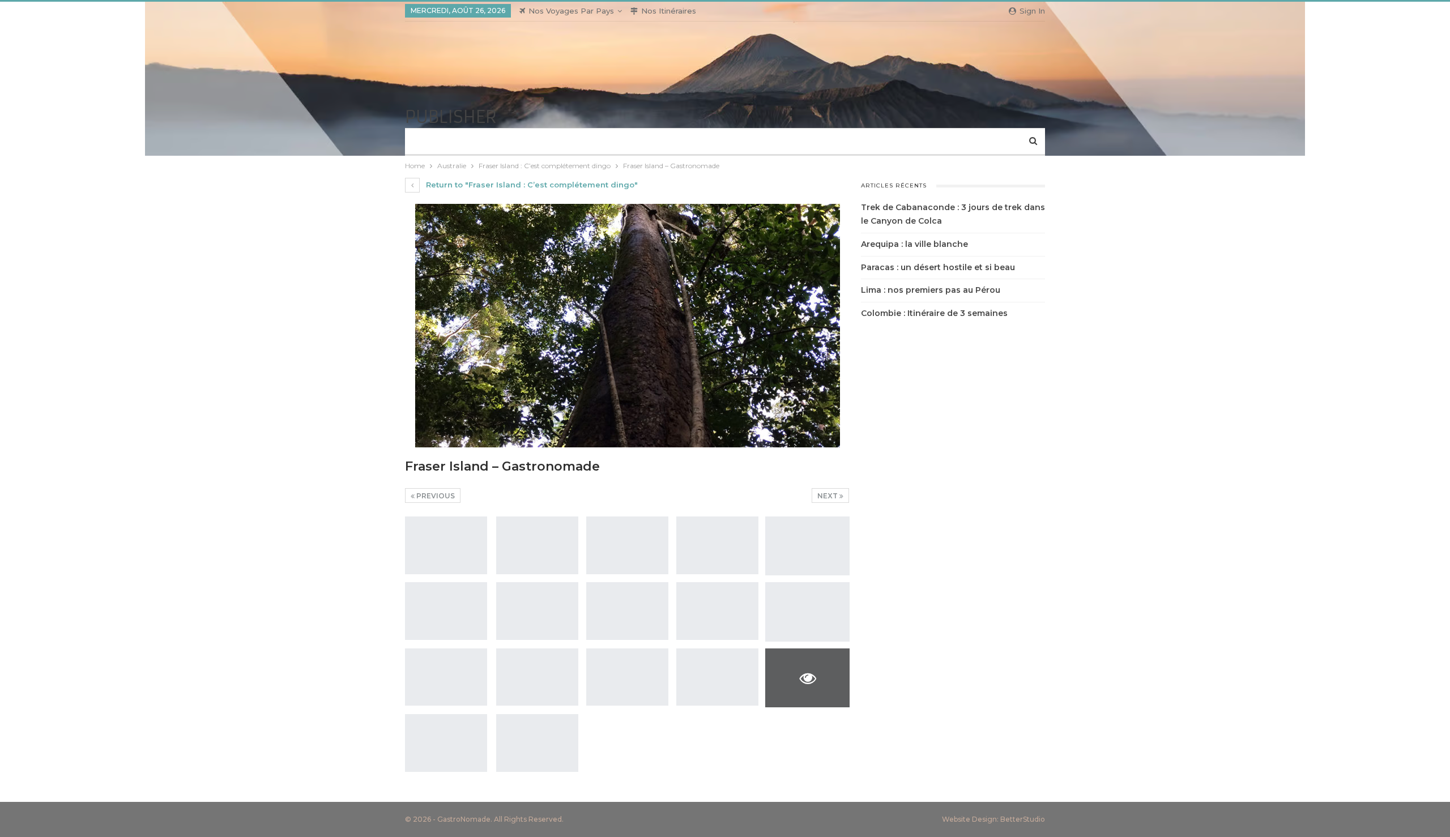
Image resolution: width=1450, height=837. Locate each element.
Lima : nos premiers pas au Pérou (930, 290)
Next (828, 496)
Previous (435, 496)
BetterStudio (1022, 819)
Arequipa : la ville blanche (914, 244)
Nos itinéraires (668, 10)
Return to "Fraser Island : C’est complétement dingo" (531, 184)
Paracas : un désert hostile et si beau (938, 267)
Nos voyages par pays (571, 10)
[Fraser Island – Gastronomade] (446, 545)
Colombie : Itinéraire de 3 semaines (934, 313)
